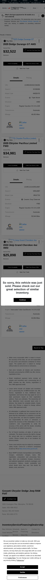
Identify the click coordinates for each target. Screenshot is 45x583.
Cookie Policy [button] (11, 558)
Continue (22, 300)
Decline (22, 572)
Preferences (22, 577)
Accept (22, 567)
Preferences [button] (20, 560)
